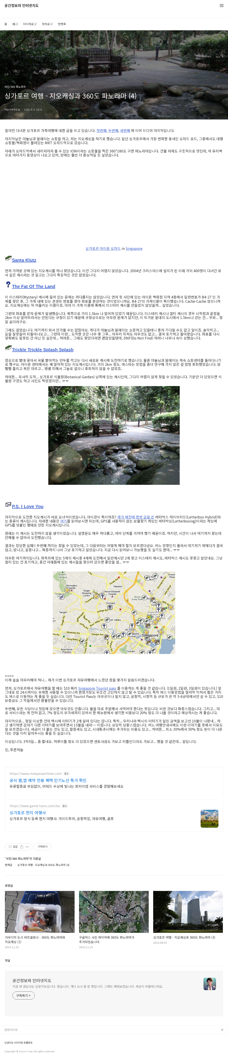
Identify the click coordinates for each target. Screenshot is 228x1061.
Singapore (134, 248)
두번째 (113, 130)
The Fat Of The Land (33, 286)
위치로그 (47, 24)
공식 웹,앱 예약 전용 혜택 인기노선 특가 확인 (48, 780)
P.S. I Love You (27, 506)
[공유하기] (21, 846)
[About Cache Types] (8, 259)
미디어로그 (30, 24)
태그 (15, 24)
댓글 (7, 960)
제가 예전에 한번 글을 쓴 (135, 517)
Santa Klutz (24, 260)
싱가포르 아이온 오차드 (103, 248)
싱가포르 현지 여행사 (28, 812)
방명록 (62, 24)
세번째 (125, 130)
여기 (63, 521)
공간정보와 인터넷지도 (21, 5)
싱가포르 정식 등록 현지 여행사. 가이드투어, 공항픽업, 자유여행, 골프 (62, 818)
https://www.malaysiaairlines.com (36, 773)
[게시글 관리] (27, 846)
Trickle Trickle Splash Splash (42, 349)
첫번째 (101, 130)
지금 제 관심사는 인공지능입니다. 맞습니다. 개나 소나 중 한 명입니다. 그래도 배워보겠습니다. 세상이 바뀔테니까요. (87, 986)
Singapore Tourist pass (97, 688)
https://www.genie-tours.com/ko (35, 806)
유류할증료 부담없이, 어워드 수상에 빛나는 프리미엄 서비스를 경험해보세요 (67, 786)
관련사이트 (11, 1030)
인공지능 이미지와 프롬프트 (18, 1042)
